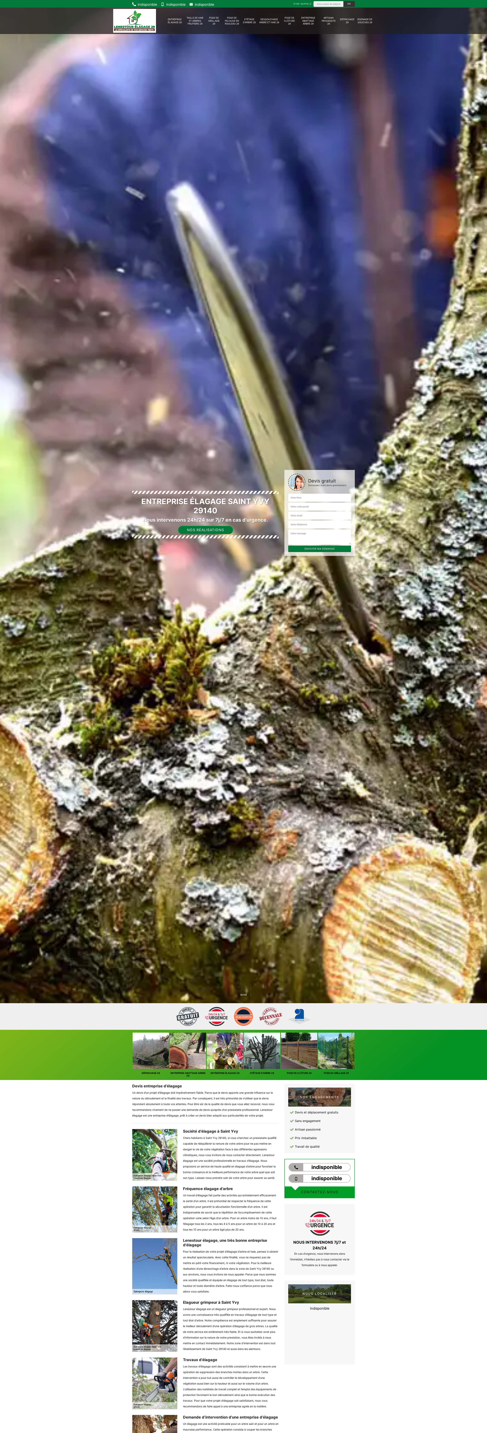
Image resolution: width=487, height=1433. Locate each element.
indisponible (147, 4)
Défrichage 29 (347, 21)
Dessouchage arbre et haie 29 (269, 21)
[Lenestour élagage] (134, 21)
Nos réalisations (205, 530)
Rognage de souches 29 (364, 21)
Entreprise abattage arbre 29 (308, 20)
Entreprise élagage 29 (175, 21)
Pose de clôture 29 (289, 20)
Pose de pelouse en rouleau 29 (232, 20)
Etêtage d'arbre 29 (249, 21)
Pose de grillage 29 (214, 20)
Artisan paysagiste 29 (329, 20)
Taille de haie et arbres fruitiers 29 (195, 20)
